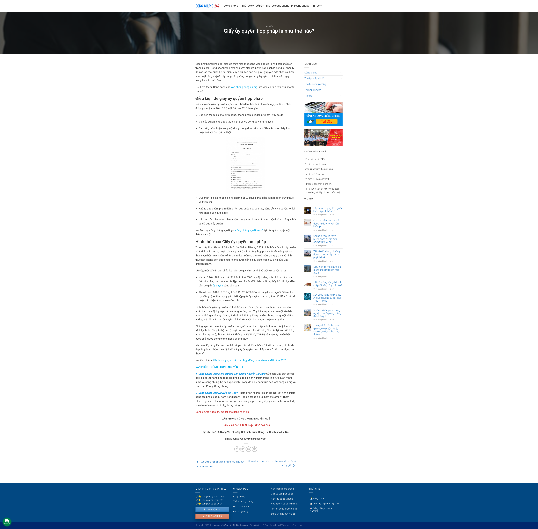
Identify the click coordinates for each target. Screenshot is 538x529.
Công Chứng (255, 525)
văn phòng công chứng (244, 87)
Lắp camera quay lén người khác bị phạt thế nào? (327, 210)
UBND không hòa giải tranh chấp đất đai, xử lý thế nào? (327, 284)
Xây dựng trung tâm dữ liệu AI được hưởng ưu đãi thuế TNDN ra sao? (327, 297)
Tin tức (315, 6)
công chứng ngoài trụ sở (249, 230)
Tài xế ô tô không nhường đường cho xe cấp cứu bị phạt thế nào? (326, 254)
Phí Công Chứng (300, 6)
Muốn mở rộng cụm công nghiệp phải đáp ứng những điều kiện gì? (327, 313)
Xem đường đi (213, 510)
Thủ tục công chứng (277, 6)
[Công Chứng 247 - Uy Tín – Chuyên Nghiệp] (207, 5)
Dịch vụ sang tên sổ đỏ (282, 493)
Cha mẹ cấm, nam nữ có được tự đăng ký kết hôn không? (326, 223)
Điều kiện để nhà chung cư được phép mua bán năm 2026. (327, 269)
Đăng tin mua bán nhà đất (283, 513)
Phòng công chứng (271, 525)
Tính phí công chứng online (284, 508)
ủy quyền (218, 285)
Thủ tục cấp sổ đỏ (252, 6)
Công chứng (231, 6)
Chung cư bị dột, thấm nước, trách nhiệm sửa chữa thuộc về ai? (325, 239)
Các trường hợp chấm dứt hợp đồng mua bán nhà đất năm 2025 (249, 360)
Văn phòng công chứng (282, 488)
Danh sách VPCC (241, 506)
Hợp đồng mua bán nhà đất (284, 503)
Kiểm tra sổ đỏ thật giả (282, 498)
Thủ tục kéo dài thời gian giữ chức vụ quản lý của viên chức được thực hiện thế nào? (326, 330)
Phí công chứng (213, 516)
